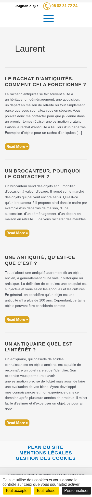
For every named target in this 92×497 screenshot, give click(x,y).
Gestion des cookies (46, 458)
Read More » (17, 147)
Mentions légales (45, 452)
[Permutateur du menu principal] (48, 18)
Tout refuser (46, 490)
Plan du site (46, 447)
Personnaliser (76, 490)
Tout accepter (17, 490)
